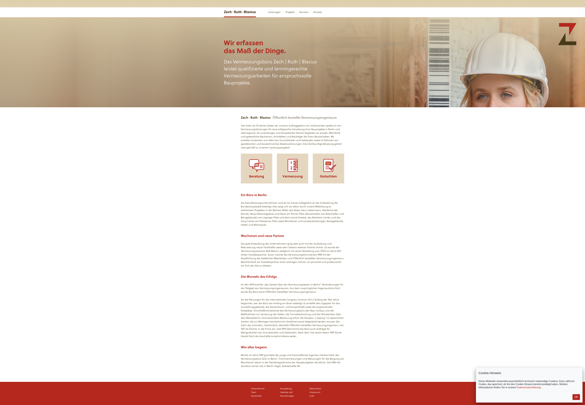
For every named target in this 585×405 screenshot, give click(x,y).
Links (311, 396)
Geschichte (256, 396)
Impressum (314, 392)
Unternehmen (257, 388)
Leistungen (274, 12)
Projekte (289, 12)
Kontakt (317, 12)
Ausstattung (286, 388)
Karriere (303, 12)
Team (253, 392)
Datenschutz (315, 388)
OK (576, 397)
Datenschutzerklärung (529, 387)
